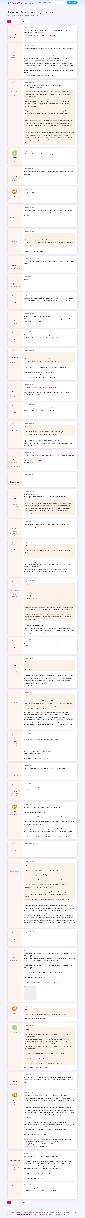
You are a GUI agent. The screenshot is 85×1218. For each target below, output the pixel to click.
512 (24, 21)
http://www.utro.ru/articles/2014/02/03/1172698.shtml (40, 387)
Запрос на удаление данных (38, 1214)
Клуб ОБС (18, 8)
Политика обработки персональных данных (18, 1214)
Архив (9, 8)
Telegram (62, 1214)
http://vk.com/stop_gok (37, 977)
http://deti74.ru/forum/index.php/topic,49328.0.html (40, 35)
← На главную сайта (41, 2)
